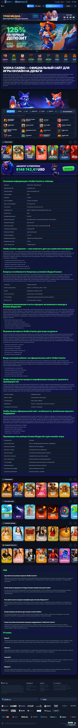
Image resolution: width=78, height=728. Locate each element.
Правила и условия (44, 685)
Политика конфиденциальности (44, 689)
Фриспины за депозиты (31, 689)
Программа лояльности (31, 686)
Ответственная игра (44, 686)
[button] (35, 51)
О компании (28, 685)
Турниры (28, 688)
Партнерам (42, 690)
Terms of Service (62, 689)
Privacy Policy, (56, 689)
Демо (9, 156)
